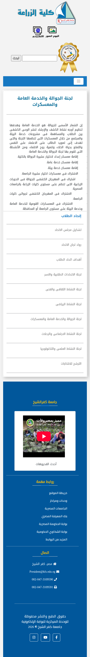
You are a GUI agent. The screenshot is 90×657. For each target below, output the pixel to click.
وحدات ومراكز (58, 500)
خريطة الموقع (58, 493)
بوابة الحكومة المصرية (53, 524)
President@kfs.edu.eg (43, 572)
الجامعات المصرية (56, 508)
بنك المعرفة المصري (54, 516)
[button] (56, 638)
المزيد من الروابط (56, 539)
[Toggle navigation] (79, 81)
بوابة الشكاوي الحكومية (52, 531)
